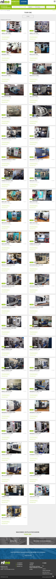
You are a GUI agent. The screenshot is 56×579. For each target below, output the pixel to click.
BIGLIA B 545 (34, 54)
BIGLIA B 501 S (34, 75)
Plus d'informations (5, 37)
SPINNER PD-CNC (5, 496)
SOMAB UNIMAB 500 (35, 475)
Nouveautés (13, 541)
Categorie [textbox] (30, 7)
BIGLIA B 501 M (6, 96)
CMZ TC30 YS (6, 117)
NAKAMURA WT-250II (35, 412)
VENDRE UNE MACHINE (46, 570)
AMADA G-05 (34, 33)
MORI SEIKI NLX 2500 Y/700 (37, 286)
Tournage (3, 30)
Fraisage (31, 564)
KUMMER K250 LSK (35, 243)
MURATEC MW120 (35, 328)
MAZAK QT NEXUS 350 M (8, 264)
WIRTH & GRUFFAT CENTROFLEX (8, 517)
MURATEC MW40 (35, 370)
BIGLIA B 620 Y (6, 75)
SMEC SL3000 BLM (7, 475)
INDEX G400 (6, 243)
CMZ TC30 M (34, 117)
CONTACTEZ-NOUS (28, 555)
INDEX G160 (34, 222)
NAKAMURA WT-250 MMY (8, 412)
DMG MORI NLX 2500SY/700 (9, 138)
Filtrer (28, 16)
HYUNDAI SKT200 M (7, 180)
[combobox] (32, 7)
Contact (44, 568)
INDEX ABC (33, 180)
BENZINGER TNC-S (5, 54)
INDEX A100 (34, 201)
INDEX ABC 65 (6, 222)
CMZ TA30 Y (34, 96)
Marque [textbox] (38, 7)
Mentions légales (46, 572)
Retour (54, 10)
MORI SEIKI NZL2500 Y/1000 (9, 328)
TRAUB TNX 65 (34, 496)
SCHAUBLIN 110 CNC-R (36, 454)
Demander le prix (5, 39)
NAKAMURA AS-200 (7, 433)
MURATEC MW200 (7, 349)
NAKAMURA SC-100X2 (36, 391)
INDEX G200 (6, 201)
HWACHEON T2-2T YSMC (36, 159)
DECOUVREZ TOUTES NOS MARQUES (42, 541)
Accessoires (24, 1)
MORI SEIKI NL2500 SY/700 (9, 307)
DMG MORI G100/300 (35, 138)
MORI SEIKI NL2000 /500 (8, 286)
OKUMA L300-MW (7, 454)
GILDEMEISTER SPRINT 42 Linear (8, 159)
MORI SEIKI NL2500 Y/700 (36, 264)
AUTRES (31, 569)
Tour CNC (7, 30)
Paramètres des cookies (47, 573)
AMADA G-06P (6, 33)
